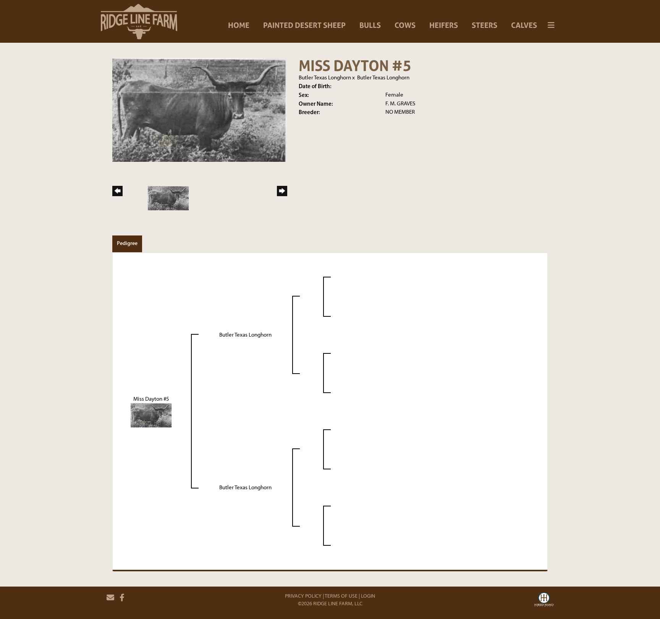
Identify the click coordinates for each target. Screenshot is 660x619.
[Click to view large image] (199, 109)
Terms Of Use (341, 596)
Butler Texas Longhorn (325, 77)
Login (368, 596)
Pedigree (127, 243)
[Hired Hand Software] (543, 600)
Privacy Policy (303, 596)
